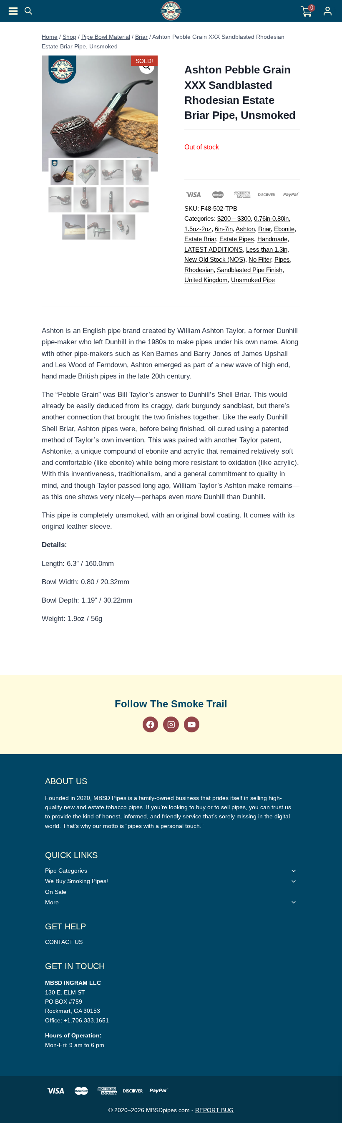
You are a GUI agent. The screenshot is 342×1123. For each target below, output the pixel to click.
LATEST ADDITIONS (213, 249)
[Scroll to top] (331, 680)
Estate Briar (200, 238)
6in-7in (224, 228)
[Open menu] (13, 11)
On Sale (55, 891)
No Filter (260, 259)
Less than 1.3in (266, 249)
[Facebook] (150, 724)
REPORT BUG (214, 1110)
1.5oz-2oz (197, 228)
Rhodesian (199, 269)
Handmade (272, 238)
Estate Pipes (236, 238)
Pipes (282, 259)
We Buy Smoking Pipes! (76, 881)
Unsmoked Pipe (253, 279)
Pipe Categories (66, 870)
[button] (146, 66)
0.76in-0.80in (271, 218)
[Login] (327, 11)
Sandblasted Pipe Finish (249, 269)
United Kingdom (206, 279)
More (52, 902)
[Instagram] (171, 724)
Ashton (245, 228)
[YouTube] (191, 724)
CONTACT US (64, 942)
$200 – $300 (234, 218)
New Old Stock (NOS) (214, 259)
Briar (264, 228)
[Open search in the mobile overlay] (28, 11)
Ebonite (284, 228)
